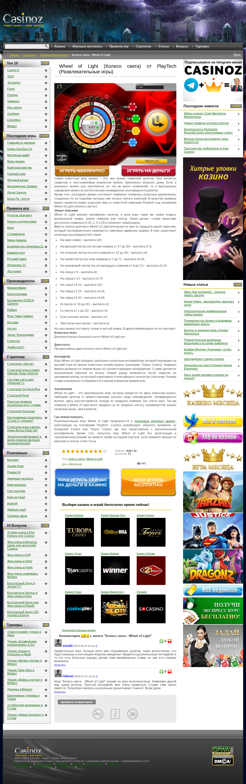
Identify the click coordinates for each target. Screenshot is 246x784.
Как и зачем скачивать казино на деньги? (206, 376)
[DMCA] (223, 764)
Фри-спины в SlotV (19, 561)
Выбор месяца (23, 763)
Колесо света (76, 459)
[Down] (170, 641)
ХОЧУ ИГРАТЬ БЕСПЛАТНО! (148, 482)
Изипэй (12, 503)
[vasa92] (58, 646)
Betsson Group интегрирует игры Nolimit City (206, 140)
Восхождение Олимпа (22, 186)
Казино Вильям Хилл (113, 515)
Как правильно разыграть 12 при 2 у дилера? (24, 419)
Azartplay (13, 113)
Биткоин (12, 460)
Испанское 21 (16, 265)
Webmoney (63, 763)
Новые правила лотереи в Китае (206, 123)
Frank (11, 89)
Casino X (13, 70)
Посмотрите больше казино (79, 630)
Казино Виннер (110, 553)
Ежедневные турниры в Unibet (23, 697)
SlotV (10, 76)
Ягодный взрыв (17, 180)
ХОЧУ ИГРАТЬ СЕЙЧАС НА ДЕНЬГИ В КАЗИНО (82, 482)
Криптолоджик (17, 294)
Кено (10, 227)
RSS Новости (66, 766)
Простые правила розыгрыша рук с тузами (24, 403)
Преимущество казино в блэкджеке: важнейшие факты (208, 322)
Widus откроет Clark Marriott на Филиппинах (205, 115)
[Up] (161, 641)
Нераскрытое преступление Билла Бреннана (208, 367)
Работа (82, 766)
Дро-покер (14, 271)
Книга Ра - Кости (18, 198)
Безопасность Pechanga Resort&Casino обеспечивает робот (208, 131)
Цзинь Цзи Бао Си (19, 149)
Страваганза (16, 234)
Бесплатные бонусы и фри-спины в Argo (22, 594)
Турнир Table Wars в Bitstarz (20, 672)
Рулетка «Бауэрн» (19, 215)
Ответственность (43, 766)
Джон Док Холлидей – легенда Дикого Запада (204, 293)
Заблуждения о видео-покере (204, 359)
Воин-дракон (16, 161)
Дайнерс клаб (16, 509)
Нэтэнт (12, 328)
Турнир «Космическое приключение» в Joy (22, 643)
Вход (237, 54)
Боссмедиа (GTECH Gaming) (20, 302)
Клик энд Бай (16, 497)
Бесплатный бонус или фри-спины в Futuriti (23, 604)
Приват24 (14, 472)
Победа (12, 95)
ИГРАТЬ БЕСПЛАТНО (82, 170)
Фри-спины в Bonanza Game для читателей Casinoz (22, 545)
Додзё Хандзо (16, 192)
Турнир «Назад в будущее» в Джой (19, 652)
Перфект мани (17, 516)
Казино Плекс (73, 591)
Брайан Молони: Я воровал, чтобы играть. (207, 351)
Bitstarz (12, 126)
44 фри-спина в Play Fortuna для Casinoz (21, 534)
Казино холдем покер (22, 221)
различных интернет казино (155, 421)
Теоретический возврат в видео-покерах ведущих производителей (24, 440)
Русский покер (17, 259)
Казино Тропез (145, 515)
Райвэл (12, 310)
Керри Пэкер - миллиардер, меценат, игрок (209, 303)
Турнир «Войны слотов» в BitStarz (24, 681)
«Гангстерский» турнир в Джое (24, 633)
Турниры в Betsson (19, 689)
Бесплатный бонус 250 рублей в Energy (23, 613)
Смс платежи (16, 491)
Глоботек (13, 341)
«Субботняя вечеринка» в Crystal (25, 707)
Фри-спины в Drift (19, 555)
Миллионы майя (18, 155)
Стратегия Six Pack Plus (23, 389)
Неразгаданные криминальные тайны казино (205, 312)
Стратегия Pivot (18, 395)
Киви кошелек (16, 484)
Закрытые (114, 763)
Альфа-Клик (15, 466)
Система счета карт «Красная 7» (20, 381)
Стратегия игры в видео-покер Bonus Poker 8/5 (24, 428)
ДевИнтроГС (16, 347)
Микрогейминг (16, 288)
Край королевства (19, 167)
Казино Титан (73, 553)
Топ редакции (44, 763)
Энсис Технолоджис (20, 335)
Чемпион (13, 101)
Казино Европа (74, 515)
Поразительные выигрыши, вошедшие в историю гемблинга (206, 341)
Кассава (12, 322)
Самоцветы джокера (21, 142)
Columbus (14, 120)
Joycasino (13, 82)
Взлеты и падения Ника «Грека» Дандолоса (206, 332)
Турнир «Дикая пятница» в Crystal (25, 716)
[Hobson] (58, 676)
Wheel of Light (94, 459)
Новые (78, 763)
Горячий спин (16, 174)
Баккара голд (16, 252)
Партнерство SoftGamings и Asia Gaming (206, 150)
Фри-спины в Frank (20, 567)
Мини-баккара (16, 240)
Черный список (95, 763)
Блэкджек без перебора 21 (25, 246)
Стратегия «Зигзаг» (20, 364)
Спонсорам (22, 766)
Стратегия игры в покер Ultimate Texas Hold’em (23, 371)
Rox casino (14, 107)
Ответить (60, 665)
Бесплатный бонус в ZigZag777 (21, 585)
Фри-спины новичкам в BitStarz (22, 575)
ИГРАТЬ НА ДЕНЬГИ (148, 170)
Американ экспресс (20, 478)
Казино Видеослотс (112, 591)
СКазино (142, 591)
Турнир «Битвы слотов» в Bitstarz (24, 662)
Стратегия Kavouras (21, 411)
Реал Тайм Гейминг (20, 316)
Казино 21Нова (146, 553)
